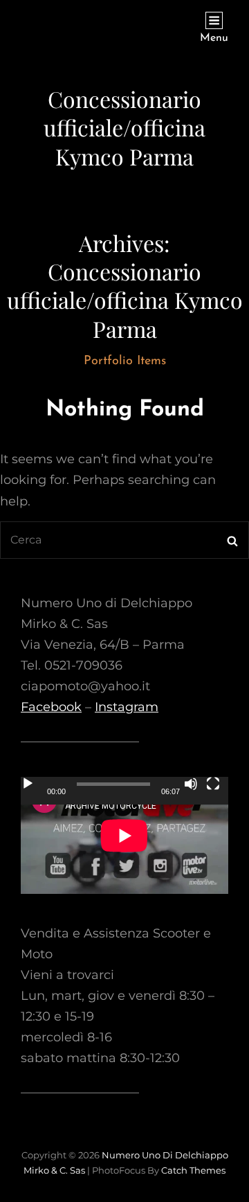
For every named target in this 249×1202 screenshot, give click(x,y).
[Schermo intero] (213, 784)
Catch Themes (193, 1170)
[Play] (28, 784)
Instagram (126, 707)
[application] (124, 835)
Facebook (51, 707)
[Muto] (191, 784)
